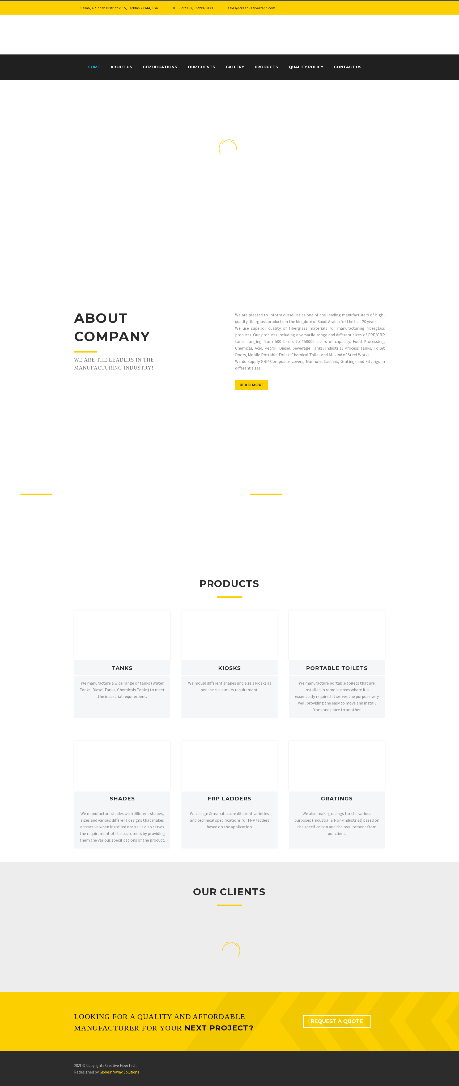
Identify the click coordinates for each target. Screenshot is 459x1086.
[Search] (372, 67)
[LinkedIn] (304, 8)
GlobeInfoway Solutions (119, 1072)
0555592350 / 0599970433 (193, 8)
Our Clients (201, 67)
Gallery (235, 67)
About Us (121, 67)
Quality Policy (306, 67)
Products (266, 67)
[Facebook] (296, 8)
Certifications (160, 67)
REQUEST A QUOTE (337, 1021)
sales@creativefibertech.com (251, 8)
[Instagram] (320, 8)
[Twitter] (312, 8)
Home (94, 67)
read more (252, 385)
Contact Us (348, 67)
